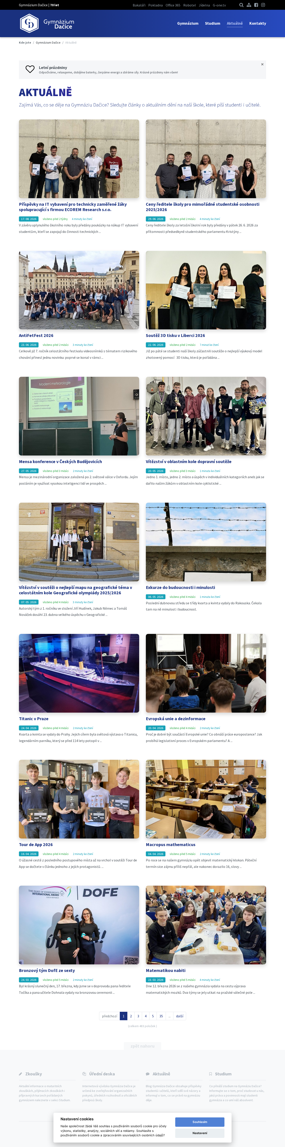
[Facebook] (256, 5)
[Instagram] (263, 5)
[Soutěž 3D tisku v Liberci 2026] (206, 290)
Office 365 (173, 5)
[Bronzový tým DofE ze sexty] (79, 925)
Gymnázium (187, 23)
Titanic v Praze (34, 718)
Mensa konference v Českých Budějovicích (60, 461)
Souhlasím (200, 1122)
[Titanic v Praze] (79, 673)
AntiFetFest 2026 (36, 335)
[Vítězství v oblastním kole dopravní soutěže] (206, 416)
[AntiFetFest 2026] (79, 290)
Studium (212, 23)
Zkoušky (33, 1073)
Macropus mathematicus (170, 844)
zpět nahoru (142, 1046)
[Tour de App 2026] (79, 799)
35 (161, 1016)
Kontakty (257, 23)
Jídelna (204, 5)
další (179, 1016)
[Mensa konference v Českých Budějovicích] (79, 416)
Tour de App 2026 (36, 844)
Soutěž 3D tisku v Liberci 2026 (175, 335)
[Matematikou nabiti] (206, 925)
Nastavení (200, 1133)
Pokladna (155, 5)
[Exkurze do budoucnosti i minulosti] (206, 542)
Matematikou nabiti (165, 970)
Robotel (189, 5)
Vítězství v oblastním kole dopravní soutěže (189, 461)
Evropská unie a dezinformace (176, 718)
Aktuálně (235, 23)
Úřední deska (102, 1073)
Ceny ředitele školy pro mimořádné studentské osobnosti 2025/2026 (202, 206)
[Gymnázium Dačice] (47, 23)
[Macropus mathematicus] (206, 799)
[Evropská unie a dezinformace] (206, 673)
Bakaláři (139, 5)
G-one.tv (219, 5)
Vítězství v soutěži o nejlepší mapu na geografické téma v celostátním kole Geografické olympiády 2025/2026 (75, 590)
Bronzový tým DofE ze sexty (47, 970)
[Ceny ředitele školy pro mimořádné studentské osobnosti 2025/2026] (206, 158)
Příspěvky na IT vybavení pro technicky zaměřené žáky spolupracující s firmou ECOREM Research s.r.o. (73, 206)
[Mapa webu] (249, 5)
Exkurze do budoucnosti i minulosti (180, 587)
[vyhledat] (241, 5)
